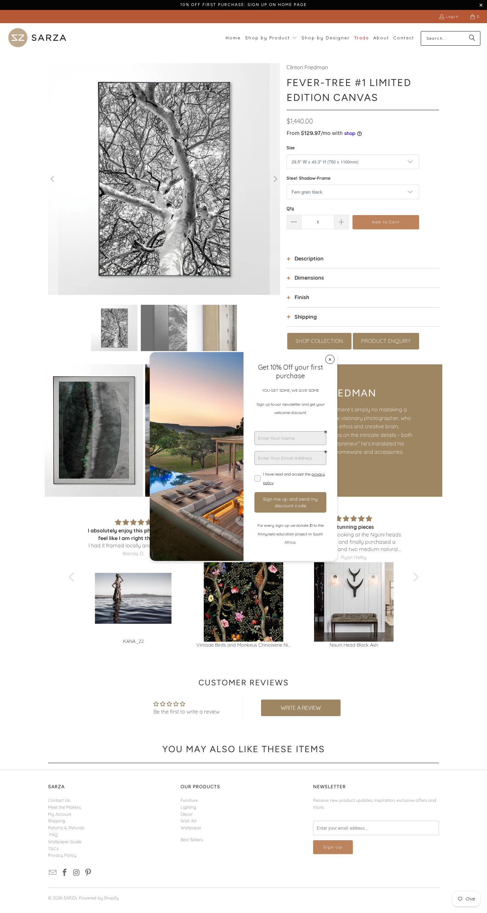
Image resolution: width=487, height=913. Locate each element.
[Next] (275, 179)
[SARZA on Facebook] (65, 873)
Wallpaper (191, 827)
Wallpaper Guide (64, 841)
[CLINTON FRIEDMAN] (144, 430)
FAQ (53, 834)
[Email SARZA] (53, 873)
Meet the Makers (64, 807)
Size (291, 147)
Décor (186, 814)
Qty (290, 208)
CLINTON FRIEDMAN (323, 393)
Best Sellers (192, 839)
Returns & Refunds (66, 827)
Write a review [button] (301, 708)
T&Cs (53, 848)
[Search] (472, 38)
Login (452, 16)
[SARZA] (37, 38)
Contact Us (59, 800)
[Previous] (53, 179)
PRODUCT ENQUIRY (386, 341)
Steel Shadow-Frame (309, 178)
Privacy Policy (62, 855)
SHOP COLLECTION (319, 341)
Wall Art (188, 820)
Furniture (189, 800)
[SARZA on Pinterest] (88, 873)
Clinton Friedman (307, 67)
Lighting (188, 807)
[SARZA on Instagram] (76, 873)
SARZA (70, 897)
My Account (59, 814)
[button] (271, 38)
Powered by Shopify (99, 897)
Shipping (56, 820)
